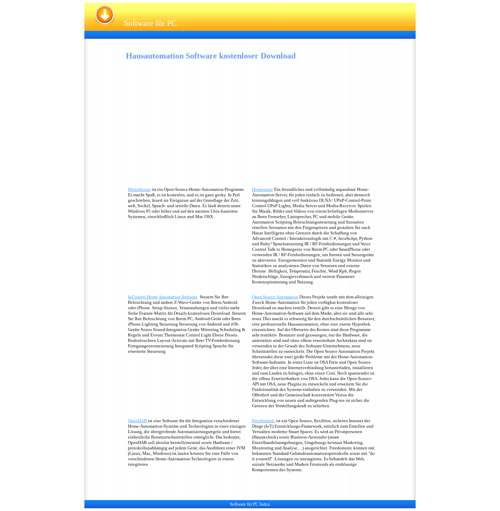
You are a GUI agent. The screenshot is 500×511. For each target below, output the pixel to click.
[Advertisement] (211, 34)
